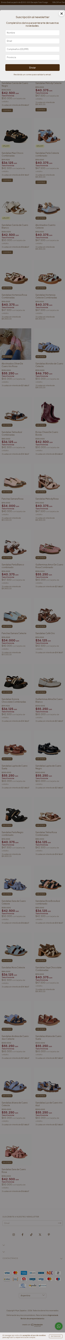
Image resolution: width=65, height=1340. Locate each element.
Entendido (56, 1336)
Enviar (32, 67)
